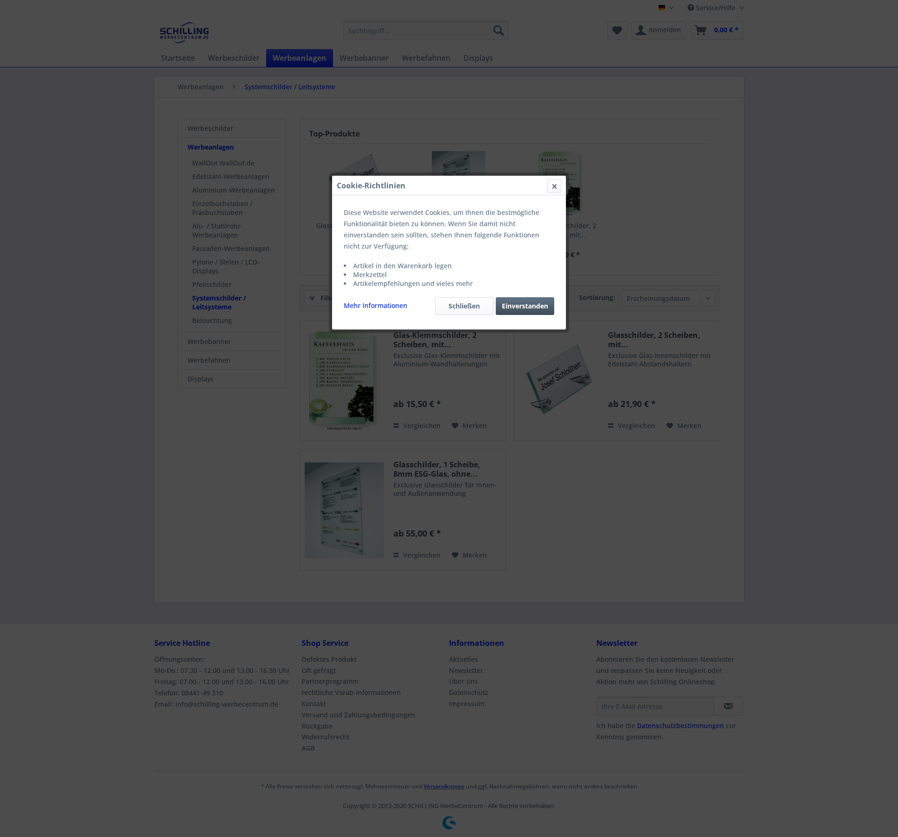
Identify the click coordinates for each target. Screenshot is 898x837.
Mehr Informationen (375, 305)
